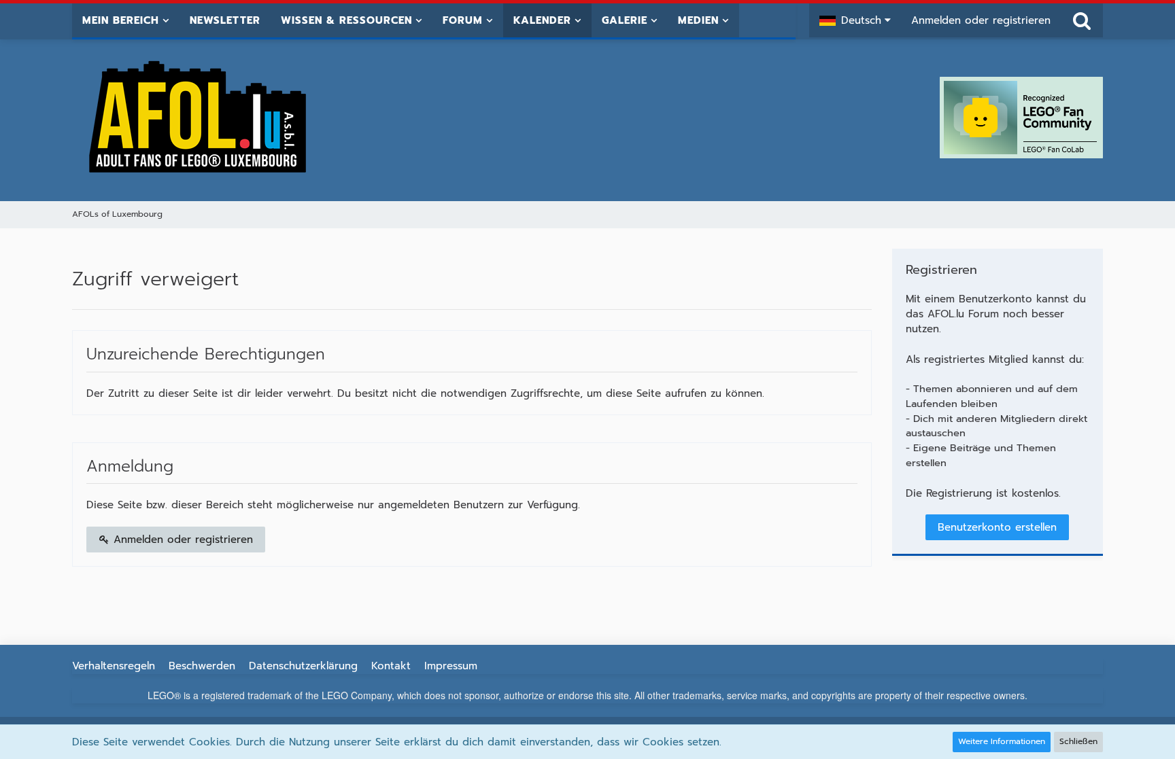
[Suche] (1082, 20)
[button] (855, 20)
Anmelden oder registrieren (981, 20)
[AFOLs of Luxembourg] (198, 117)
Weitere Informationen (1001, 741)
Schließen (1078, 741)
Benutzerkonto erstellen (997, 527)
